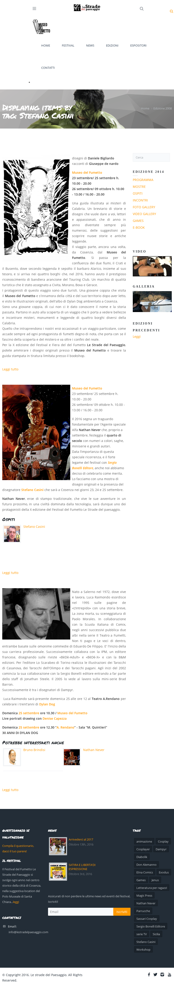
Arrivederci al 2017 (81, 839)
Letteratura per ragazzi (151, 888)
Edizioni (112, 45)
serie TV (141, 934)
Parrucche (143, 911)
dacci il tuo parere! (14, 851)
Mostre (139, 186)
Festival (68, 45)
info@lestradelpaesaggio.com (28, 932)
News (90, 45)
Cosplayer (143, 849)
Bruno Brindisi (34, 750)
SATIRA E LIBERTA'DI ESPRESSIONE (82, 867)
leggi (16, 902)
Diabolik (141, 857)
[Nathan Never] (36, 432)
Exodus (164, 872)
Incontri (140, 200)
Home (45, 45)
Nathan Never (93, 750)
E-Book (139, 227)
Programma (143, 180)
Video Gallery (144, 214)
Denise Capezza (55, 718)
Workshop (143, 949)
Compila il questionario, (18, 846)
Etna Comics (144, 872)
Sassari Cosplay (146, 919)
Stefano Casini (32, 490)
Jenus (155, 880)
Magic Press (144, 895)
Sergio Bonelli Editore (150, 926)
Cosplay (163, 841)
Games (138, 220)
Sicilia (156, 934)
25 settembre (29, 713)
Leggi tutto (10, 369)
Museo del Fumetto (87, 172)
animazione (144, 841)
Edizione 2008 (162, 108)
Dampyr (161, 849)
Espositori (138, 45)
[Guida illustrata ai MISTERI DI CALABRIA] (36, 208)
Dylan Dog (47, 704)
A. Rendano (65, 727)
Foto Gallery (144, 207)
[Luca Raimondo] (36, 614)
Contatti (48, 68)
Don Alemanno (146, 865)
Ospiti (138, 193)
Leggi (137, 336)
